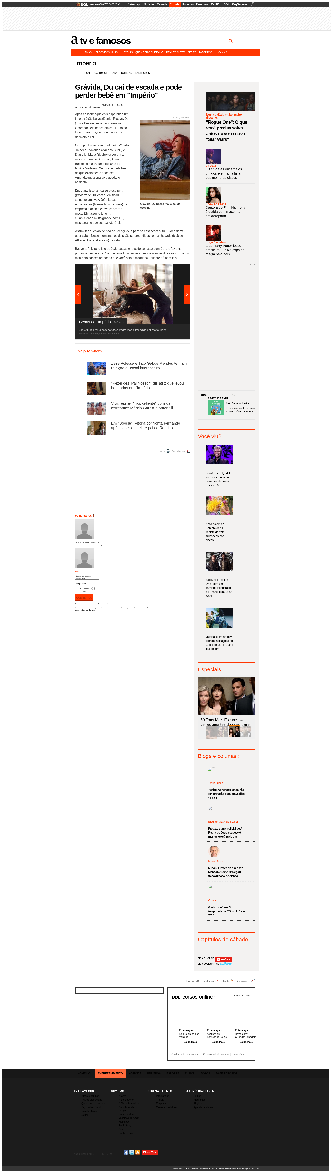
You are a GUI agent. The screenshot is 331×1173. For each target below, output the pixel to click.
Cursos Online (217, 392)
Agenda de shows (203, 1107)
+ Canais (221, 52)
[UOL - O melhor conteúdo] (81, 6)
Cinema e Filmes (160, 1090)
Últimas (87, 52)
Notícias (149, 4)
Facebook (87, 589)
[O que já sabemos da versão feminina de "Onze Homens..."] (222, 736)
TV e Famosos (105, 40)
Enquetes (161, 1103)
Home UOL (85, 1073)
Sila (121, 1129)
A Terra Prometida (129, 1103)
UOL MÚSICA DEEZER (200, 1090)
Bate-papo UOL (227, 1073)
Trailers (160, 1099)
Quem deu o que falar (149, 52)
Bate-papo (134, 4)
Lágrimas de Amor (129, 1117)
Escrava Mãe (126, 1114)
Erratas (226, 981)
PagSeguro (239, 4)
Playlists (198, 1103)
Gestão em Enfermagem (216, 1054)
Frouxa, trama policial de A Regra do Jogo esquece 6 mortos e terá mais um (225, 832)
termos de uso (113, 604)
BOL (226, 4)
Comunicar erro (179, 451)
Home (87, 73)
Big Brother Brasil (91, 1107)
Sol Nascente (126, 1133)
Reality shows (175, 52)
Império (85, 63)
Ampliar (178, 269)
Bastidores (142, 73)
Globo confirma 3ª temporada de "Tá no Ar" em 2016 (226, 911)
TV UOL (216, 4)
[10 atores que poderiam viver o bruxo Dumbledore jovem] (245, 736)
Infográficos (162, 1095)
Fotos (114, 73)
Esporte (162, 4)
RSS (138, 1152)
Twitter (85, 591)
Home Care (239, 1054)
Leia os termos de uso (85, 610)
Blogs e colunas (107, 52)
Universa (188, 4)
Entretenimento (110, 1073)
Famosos (202, 4)
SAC (118, 4)
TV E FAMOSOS (84, 1090)
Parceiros (205, 52)
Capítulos (100, 73)
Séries (192, 52)
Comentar (84, 597)
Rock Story (125, 1125)
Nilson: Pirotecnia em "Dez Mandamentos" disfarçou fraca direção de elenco (225, 872)
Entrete (174, 4)
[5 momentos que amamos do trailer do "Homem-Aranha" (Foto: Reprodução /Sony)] (211, 736)
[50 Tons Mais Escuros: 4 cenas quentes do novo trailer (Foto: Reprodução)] (234, 736)
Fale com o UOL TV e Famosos (201, 981)
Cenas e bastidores (167, 1107)
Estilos (197, 1095)
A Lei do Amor (126, 1099)
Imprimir (162, 451)
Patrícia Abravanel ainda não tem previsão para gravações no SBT (226, 793)
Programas (199, 1099)
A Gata (122, 1095)
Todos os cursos (242, 995)
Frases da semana (91, 1099)
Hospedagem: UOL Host (248, 1168)
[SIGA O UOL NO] (223, 961)
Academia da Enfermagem (185, 1054)
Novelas (127, 52)
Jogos (205, 1073)
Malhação (124, 1121)
